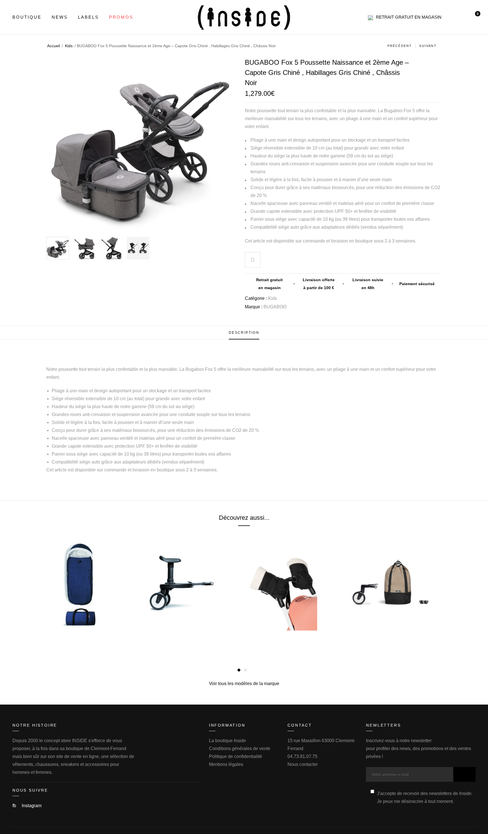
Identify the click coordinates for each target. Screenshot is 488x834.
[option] (57, 248)
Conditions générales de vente (239, 748)
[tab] (244, 332)
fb (14, 805)
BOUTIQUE (27, 17)
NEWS (60, 17)
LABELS (88, 17)
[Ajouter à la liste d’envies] (253, 260)
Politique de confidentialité (235, 756)
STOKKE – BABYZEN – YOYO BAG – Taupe (394, 638)
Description (244, 333)
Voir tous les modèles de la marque (244, 683)
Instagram (32, 805)
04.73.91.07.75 (302, 756)
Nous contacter (302, 764)
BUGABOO (274, 306)
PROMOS (121, 17)
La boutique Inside (227, 740)
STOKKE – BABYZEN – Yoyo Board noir (194, 638)
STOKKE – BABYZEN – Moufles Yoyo (294, 638)
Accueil (53, 46)
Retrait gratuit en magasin (408, 17)
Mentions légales (226, 764)
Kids (69, 46)
